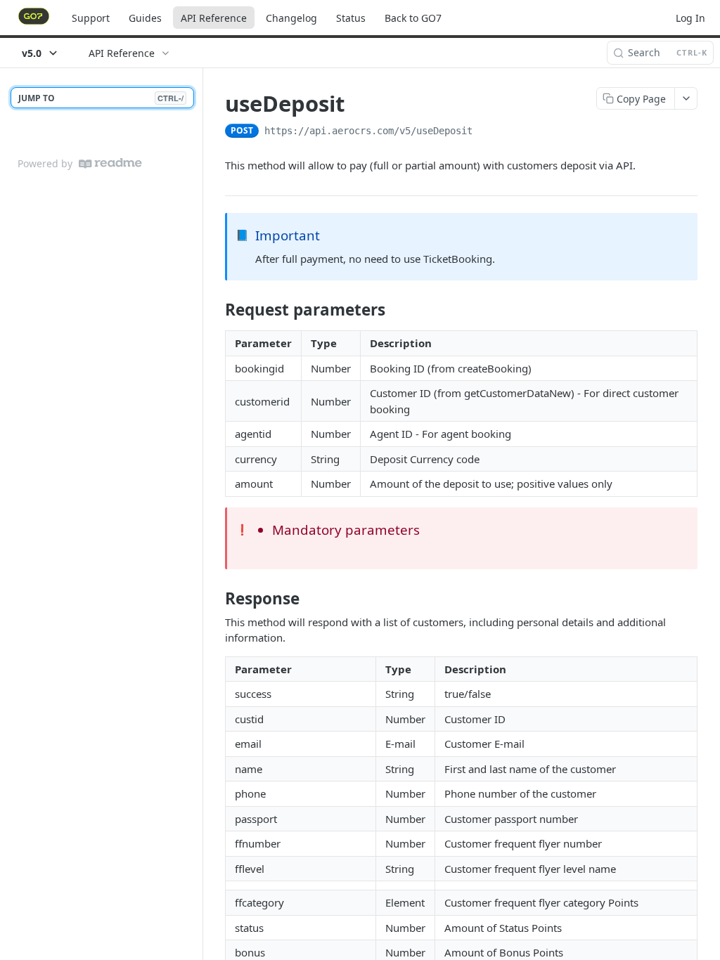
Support (91, 18)
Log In (690, 18)
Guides (145, 18)
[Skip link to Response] (215, 598)
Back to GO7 (413, 18)
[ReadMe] (110, 163)
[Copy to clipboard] (486, 132)
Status (351, 18)
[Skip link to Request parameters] (215, 310)
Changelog (291, 18)
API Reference (214, 18)
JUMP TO (101, 98)
